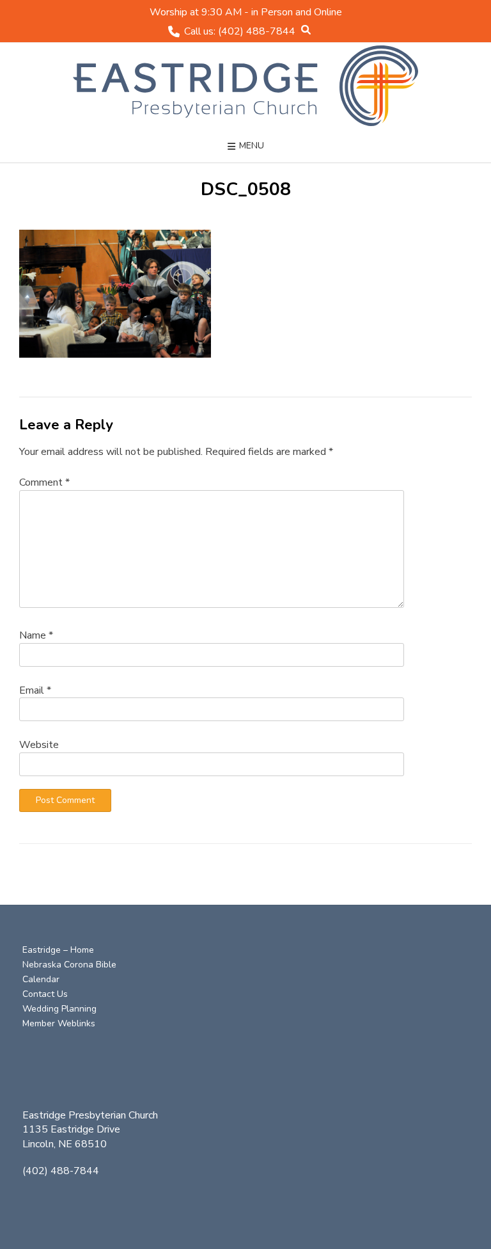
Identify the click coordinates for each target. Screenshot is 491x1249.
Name (36, 635)
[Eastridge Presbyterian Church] (245, 85)
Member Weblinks (58, 1023)
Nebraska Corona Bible (69, 965)
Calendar (40, 979)
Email (35, 690)
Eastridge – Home (58, 950)
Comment (44, 482)
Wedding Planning (59, 1009)
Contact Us (45, 994)
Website (39, 745)
